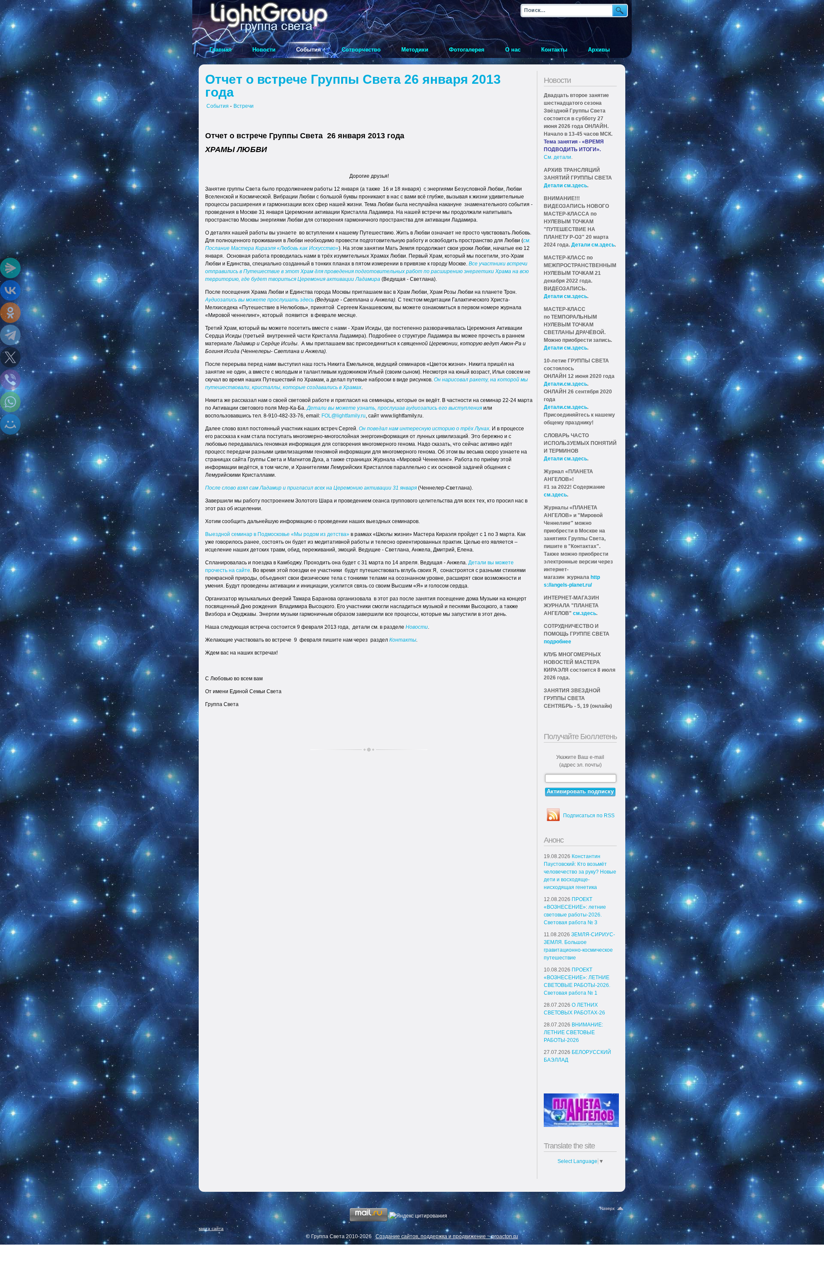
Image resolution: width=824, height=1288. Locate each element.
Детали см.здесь (565, 186)
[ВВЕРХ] (612, 1209)
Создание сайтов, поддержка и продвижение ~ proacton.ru (447, 1236)
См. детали (557, 157)
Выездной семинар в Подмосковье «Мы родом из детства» (277, 534)
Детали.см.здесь (565, 384)
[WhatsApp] (10, 402)
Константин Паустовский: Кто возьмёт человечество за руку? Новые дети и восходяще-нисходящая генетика (580, 871)
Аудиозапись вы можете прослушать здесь (259, 300)
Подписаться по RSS (589, 816)
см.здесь (555, 495)
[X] (10, 357)
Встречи (243, 106)
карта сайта (211, 1228)
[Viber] (10, 379)
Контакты (402, 640)
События (217, 106)
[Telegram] (10, 335)
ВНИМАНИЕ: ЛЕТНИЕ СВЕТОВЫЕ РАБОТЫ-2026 (573, 1032)
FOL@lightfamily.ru (343, 416)
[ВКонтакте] (10, 290)
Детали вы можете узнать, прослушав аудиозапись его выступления (394, 408)
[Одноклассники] (10, 312)
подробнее (557, 642)
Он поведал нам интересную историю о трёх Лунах (424, 429)
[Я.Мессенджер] (10, 268)
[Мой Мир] (10, 424)
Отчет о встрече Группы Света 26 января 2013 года (353, 85)
